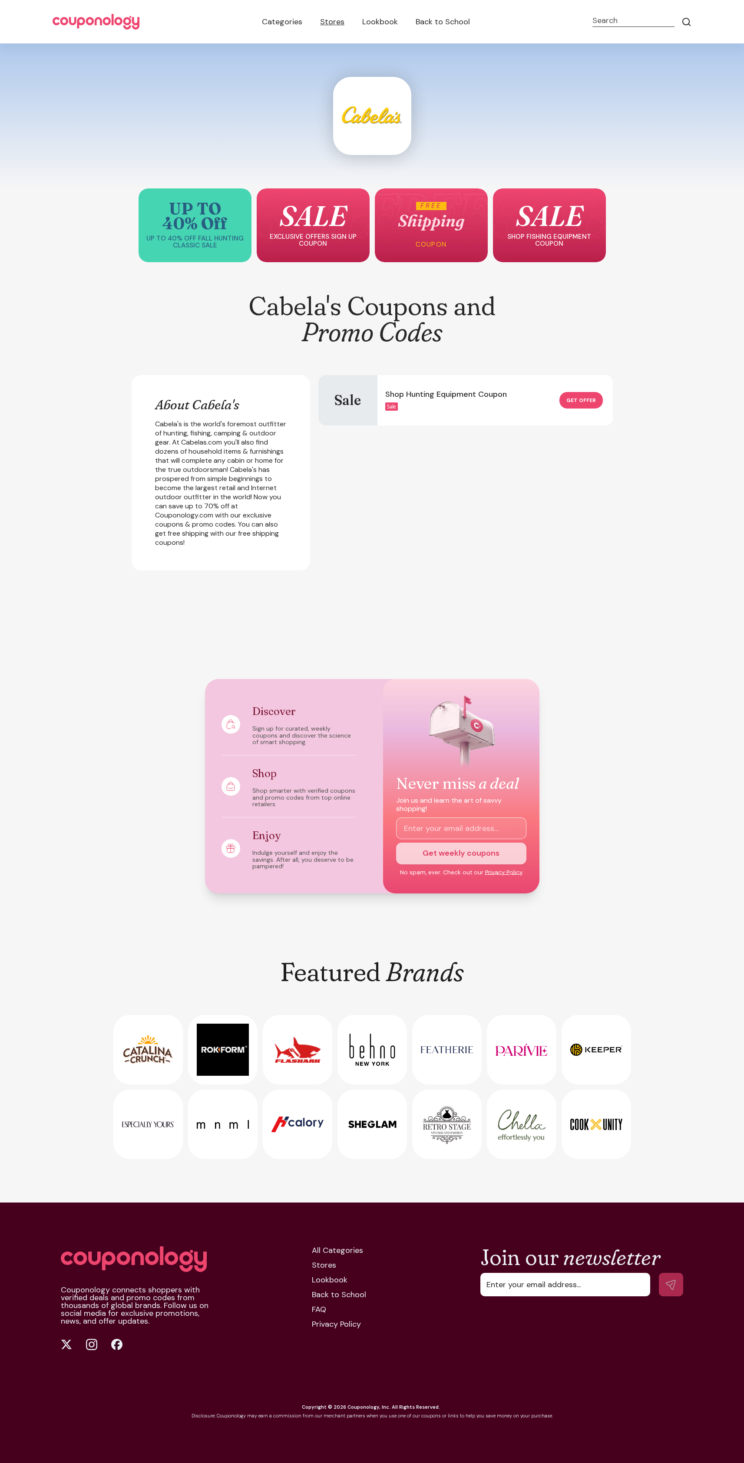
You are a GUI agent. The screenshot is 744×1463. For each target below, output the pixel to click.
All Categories (337, 1250)
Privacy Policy (503, 872)
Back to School (443, 21)
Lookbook (380, 21)
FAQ (319, 1309)
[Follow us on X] (66, 1344)
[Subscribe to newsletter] (671, 1284)
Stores (332, 21)
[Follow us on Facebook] (116, 1344)
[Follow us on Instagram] (91, 1344)
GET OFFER (581, 400)
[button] (195, 225)
